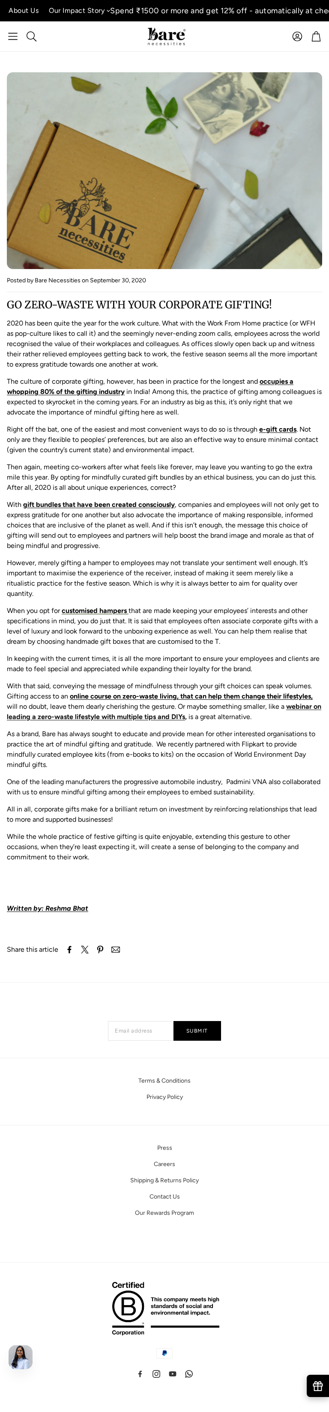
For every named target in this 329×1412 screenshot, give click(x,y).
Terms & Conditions (164, 1080)
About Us (24, 10)
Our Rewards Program (164, 1213)
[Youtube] (172, 1374)
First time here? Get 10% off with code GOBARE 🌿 (215, 10)
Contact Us (165, 1196)
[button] (13, 36)
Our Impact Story (77, 10)
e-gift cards (277, 429)
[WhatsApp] (189, 1374)
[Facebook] (140, 1374)
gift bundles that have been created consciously (99, 504)
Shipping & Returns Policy (164, 1180)
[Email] (115, 949)
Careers (164, 1164)
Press (164, 1148)
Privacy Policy (165, 1097)
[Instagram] (156, 1374)
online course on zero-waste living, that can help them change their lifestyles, (191, 696)
